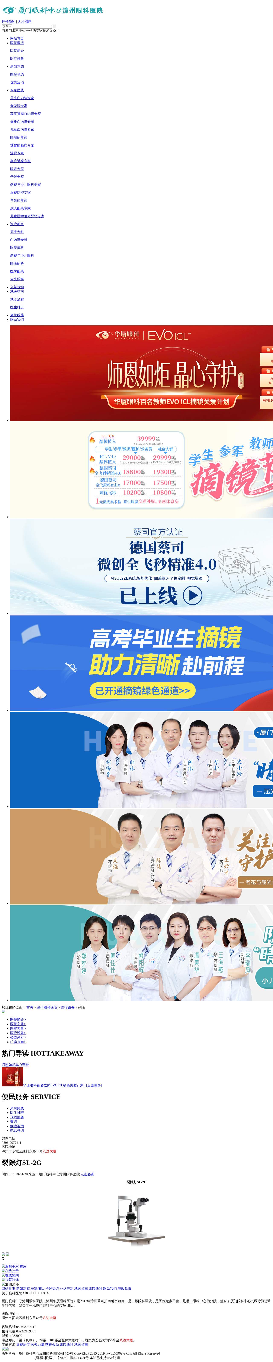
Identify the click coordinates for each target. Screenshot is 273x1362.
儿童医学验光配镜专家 (27, 216)
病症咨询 (17, 1126)
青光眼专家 (18, 200)
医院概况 (17, 43)
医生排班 (17, 307)
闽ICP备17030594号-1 (18, 1358)
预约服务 (17, 1117)
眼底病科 (17, 247)
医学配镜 (17, 271)
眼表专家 (17, 169)
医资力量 (18, 1028)
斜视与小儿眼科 (22, 255)
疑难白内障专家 (22, 121)
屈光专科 (17, 232)
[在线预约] (136, 1275)
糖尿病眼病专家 (22, 145)
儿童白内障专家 (22, 129)
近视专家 (17, 153)
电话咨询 (17, 1130)
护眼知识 (52, 1288)
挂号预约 (8, 21)
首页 (29, 1007)
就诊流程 (17, 299)
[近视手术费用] (136, 1266)
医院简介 (17, 51)
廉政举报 (124, 1288)
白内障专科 (18, 240)
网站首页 (17, 38)
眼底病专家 (18, 137)
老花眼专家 (18, 106)
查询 (13, 1121)
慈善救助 (52, 1344)
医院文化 (18, 1024)
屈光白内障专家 (22, 98)
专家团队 (17, 90)
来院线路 (17, 315)
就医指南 (17, 291)
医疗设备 (17, 58)
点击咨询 (87, 1174)
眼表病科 (17, 263)
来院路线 (17, 1108)
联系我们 (17, 319)
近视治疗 (23, 1344)
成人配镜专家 (20, 208)
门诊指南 (18, 1042)
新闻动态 (17, 66)
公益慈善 (18, 1037)
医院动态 (17, 74)
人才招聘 (24, 21)
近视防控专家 (20, 192)
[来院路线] (136, 1280)
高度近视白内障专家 (25, 114)
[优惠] (2, 1262)
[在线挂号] (136, 1271)
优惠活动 (17, 82)
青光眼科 (17, 279)
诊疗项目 (17, 224)
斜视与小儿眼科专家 (25, 184)
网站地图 (8, 1322)
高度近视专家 (20, 161)
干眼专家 (17, 177)
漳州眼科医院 (47, 1007)
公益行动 (17, 287)
